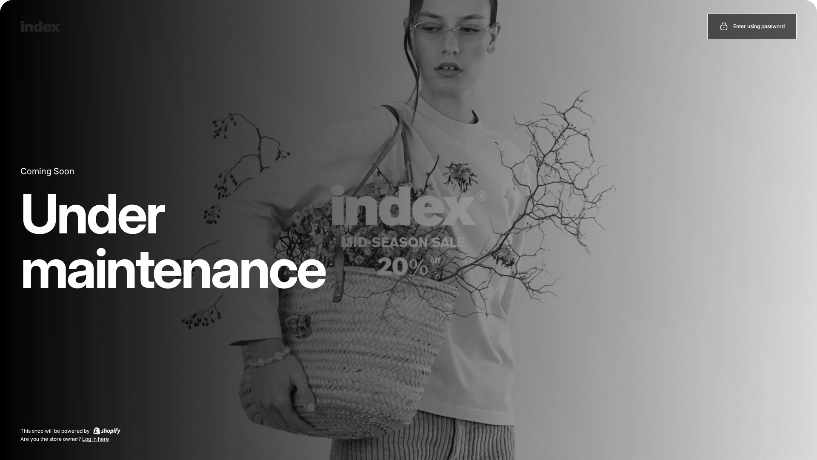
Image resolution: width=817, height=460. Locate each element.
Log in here (95, 439)
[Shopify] (106, 430)
